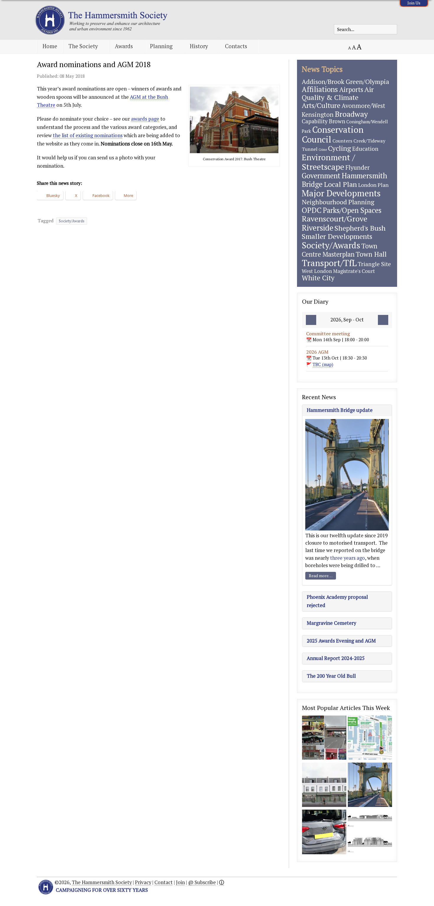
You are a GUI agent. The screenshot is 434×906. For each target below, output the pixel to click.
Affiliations (320, 89)
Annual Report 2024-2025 (336, 658)
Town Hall (371, 254)
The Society (83, 46)
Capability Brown (323, 121)
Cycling (339, 148)
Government (321, 175)
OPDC (312, 210)
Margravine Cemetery (331, 623)
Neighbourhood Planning (338, 202)
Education (365, 148)
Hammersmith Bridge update (340, 410)
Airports (351, 89)
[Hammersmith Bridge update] (370, 785)
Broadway (351, 114)
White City (318, 277)
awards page (145, 119)
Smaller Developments (337, 236)
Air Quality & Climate (338, 93)
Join (180, 882)
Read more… (320, 575)
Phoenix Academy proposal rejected (337, 601)
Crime (323, 150)
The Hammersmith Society (102, 882)
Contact (163, 882)
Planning (161, 46)
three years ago (347, 558)
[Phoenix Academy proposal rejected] (370, 832)
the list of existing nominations (88, 135)
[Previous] (311, 320)
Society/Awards (71, 221)
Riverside (317, 227)
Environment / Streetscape (328, 162)
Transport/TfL (329, 262)
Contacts (236, 46)
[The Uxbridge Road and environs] (324, 738)
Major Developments (341, 193)
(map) (323, 364)
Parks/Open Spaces (352, 210)
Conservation (337, 129)
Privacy (143, 882)
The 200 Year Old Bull (331, 676)
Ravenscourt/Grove (334, 218)
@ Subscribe (202, 882)
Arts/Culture (321, 105)
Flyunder (357, 168)
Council (316, 139)
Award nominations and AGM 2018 (94, 64)
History (199, 46)
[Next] (383, 320)
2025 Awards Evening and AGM (341, 641)
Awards (124, 46)
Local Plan (340, 184)
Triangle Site (374, 264)
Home (50, 46)
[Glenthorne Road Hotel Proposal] (324, 785)
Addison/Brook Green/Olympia (345, 81)
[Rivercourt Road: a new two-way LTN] (370, 738)
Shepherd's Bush (360, 228)
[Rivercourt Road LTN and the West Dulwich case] (324, 832)
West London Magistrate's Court (338, 271)
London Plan (373, 184)
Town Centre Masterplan (339, 250)
